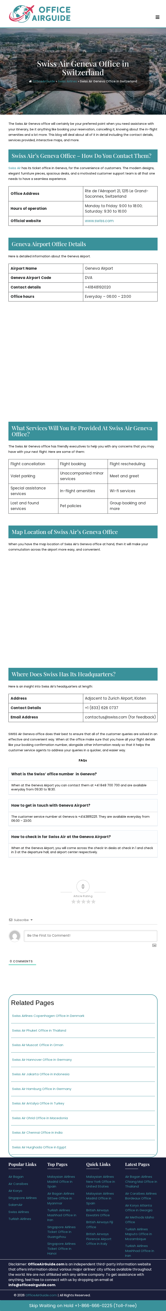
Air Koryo (15, 1190)
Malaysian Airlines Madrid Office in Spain (61, 1181)
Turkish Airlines (19, 1218)
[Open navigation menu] (158, 17)
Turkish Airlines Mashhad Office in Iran (61, 1215)
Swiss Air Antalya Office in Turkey (38, 1103)
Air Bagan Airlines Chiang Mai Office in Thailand (141, 1181)
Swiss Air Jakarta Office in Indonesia (40, 1074)
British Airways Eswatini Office (98, 1212)
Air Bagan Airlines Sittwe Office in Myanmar (60, 1198)
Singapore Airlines (22, 1198)
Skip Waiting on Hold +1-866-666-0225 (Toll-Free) (83, 1306)
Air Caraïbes (18, 1183)
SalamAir (15, 1204)
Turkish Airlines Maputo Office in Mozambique (138, 1234)
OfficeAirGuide (44, 81)
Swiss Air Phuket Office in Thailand (39, 1030)
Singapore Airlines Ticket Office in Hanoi (61, 1248)
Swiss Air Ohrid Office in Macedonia (40, 1118)
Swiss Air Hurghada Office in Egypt (39, 1147)
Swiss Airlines (67, 81)
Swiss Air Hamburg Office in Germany (41, 1089)
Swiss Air (14, 168)
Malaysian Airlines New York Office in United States (100, 1181)
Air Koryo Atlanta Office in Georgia (138, 1208)
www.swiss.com (99, 220)
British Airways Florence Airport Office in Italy (99, 1239)
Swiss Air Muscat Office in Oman (37, 1045)
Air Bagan (16, 1176)
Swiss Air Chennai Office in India (37, 1132)
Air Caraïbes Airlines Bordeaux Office (141, 1196)
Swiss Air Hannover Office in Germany (42, 1059)
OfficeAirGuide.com (41, 1295)
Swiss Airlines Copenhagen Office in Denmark (48, 1015)
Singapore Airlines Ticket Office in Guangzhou (61, 1232)
